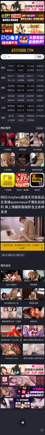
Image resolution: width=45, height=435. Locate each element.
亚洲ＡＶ (11, 76)
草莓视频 (30, 116)
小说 (3, 107)
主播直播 (30, 80)
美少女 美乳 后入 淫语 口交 (13, 255)
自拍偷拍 (20, 76)
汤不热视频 (40, 116)
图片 (3, 97)
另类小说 (20, 110)
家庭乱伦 (20, 106)
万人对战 (30, 66)
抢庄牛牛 (40, 70)
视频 (3, 77)
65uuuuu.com (22, 50)
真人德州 (20, 66)
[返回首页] (41, 430)
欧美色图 (30, 96)
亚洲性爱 (11, 86)
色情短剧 (30, 120)
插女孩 (11, 116)
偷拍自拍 (20, 86)
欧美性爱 (40, 86)
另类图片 (40, 100)
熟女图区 (30, 100)
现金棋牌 (30, 70)
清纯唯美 (20, 100)
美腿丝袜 (11, 100)
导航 (3, 117)
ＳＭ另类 (40, 80)
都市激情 (11, 106)
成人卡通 (30, 86)
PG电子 (11, 66)
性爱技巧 (40, 110)
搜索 (39, 56)
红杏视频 (11, 120)
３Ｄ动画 (40, 76)
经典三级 (20, 90)
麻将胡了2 (11, 70)
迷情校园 (11, 110)
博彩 (3, 67)
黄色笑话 (30, 110)
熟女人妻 (11, 80)
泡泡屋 (20, 120)
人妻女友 (30, 106)
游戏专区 (40, 66)
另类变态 (40, 90)
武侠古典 (40, 106)
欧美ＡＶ (30, 76)
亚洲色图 (20, 96)
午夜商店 (20, 116)
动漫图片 (40, 96)
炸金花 (20, 70)
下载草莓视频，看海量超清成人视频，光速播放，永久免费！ (22, 246)
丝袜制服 (20, 80)
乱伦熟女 (30, 90)
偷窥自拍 (11, 96)
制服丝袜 (11, 90)
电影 (3, 87)
